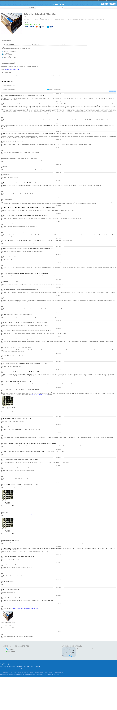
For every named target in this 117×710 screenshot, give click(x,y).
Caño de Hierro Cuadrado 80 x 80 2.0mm (39, 394)
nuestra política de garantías (12, 69)
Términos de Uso (30, 672)
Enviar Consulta (113, 91)
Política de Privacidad (39, 672)
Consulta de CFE (6, 672)
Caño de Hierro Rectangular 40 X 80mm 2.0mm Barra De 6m (25, 608)
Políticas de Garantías (48, 672)
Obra (29, 11)
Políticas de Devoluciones (58, 672)
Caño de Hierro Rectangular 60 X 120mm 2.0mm (33, 487)
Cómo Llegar (13, 672)
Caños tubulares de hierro (53, 11)
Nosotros (19, 672)
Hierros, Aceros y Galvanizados (38, 11)
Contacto (24, 672)
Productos (32, 8)
